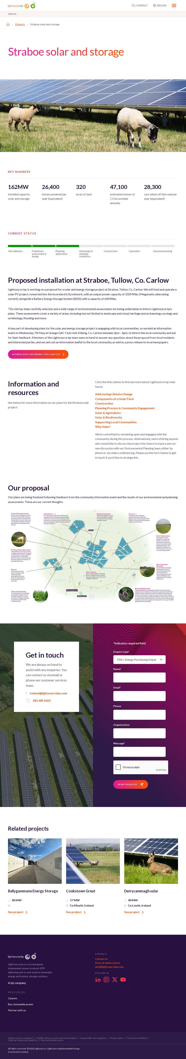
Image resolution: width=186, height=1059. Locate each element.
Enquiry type (121, 651)
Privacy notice (116, 1038)
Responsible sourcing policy (93, 1038)
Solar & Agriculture (108, 412)
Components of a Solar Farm (114, 398)
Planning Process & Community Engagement (125, 408)
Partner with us (17, 1010)
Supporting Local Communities (116, 422)
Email (117, 687)
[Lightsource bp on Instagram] (106, 980)
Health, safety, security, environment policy (57, 1038)
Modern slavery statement (20, 1038)
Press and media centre (52, 1040)
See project (16, 912)
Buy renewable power (20, 1004)
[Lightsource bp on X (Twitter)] (115, 980)
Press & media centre (107, 963)
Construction (104, 403)
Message (119, 743)
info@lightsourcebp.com (109, 967)
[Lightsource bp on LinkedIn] (98, 980)
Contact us (101, 959)
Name (117, 669)
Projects (20, 24)
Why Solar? (103, 426)
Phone (117, 706)
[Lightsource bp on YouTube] (123, 980)
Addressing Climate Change (113, 394)
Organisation (121, 724)
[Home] (8, 24)
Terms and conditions (137, 1038)
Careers (12, 998)
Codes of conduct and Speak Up (22, 1040)
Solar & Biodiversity (108, 417)
